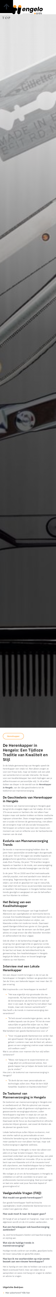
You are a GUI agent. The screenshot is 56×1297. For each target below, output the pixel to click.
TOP (6, 18)
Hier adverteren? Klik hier (17, 1292)
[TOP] (6, 6)
